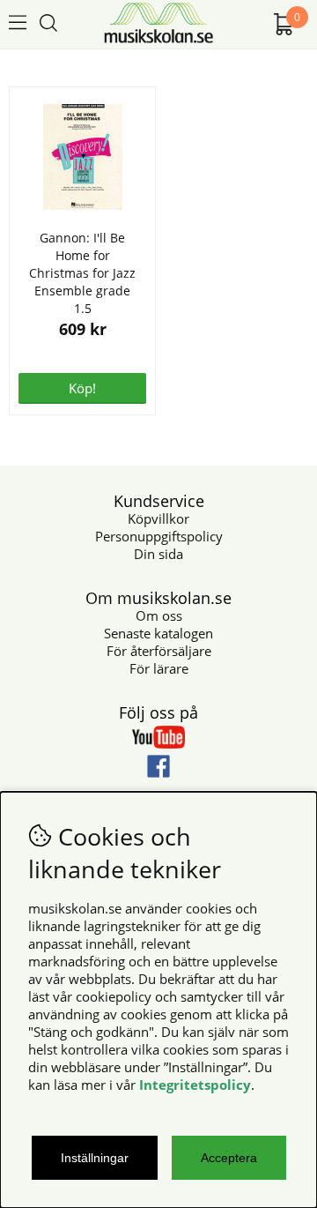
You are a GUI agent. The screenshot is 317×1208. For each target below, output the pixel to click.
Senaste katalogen (158, 633)
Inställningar (95, 1158)
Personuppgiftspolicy (159, 536)
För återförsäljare (159, 651)
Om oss (159, 615)
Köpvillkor (158, 518)
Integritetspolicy (195, 1084)
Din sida (158, 554)
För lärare (158, 668)
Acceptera (229, 1158)
